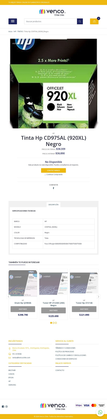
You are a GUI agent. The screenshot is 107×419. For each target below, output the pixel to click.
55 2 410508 (16, 354)
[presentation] (8, 297)
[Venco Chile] (52, 12)
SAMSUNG (12, 385)
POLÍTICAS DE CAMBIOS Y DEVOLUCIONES (70, 355)
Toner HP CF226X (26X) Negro (53, 304)
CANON (11, 374)
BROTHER (12, 370)
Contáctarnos (53, 170)
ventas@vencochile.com (21, 357)
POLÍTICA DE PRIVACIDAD (64, 352)
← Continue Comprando (53, 174)
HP (15, 31)
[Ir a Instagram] (6, 406)
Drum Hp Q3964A (23, 303)
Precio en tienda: (49, 149)
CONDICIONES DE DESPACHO (66, 359)
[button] (51, 323)
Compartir (53, 185)
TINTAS (20, 31)
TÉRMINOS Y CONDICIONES (65, 348)
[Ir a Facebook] (3, 406)
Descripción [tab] (53, 205)
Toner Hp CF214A (84, 303)
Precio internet (48, 154)
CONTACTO (59, 370)
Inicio (10, 31)
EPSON (10, 378)
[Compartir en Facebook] (53, 188)
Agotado (23, 309)
